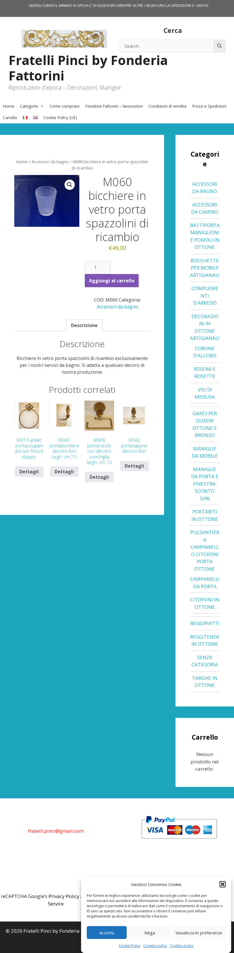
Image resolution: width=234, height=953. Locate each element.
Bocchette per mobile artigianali (204, 267)
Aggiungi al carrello (111, 280)
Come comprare (64, 106)
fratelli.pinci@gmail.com (56, 831)
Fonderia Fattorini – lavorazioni (114, 106)
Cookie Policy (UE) (60, 117)
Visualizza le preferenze (198, 933)
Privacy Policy (64, 896)
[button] (222, 884)
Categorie (29, 106)
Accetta (106, 933)
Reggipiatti (204, 623)
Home (8, 106)
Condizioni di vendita (167, 106)
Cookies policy (155, 945)
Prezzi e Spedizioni (209, 106)
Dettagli (29, 471)
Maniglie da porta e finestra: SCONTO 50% (205, 484)
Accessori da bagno (50, 161)
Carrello (10, 117)
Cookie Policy (129, 945)
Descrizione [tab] (84, 325)
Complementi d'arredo (204, 295)
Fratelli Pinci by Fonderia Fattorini (88, 67)
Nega (149, 933)
